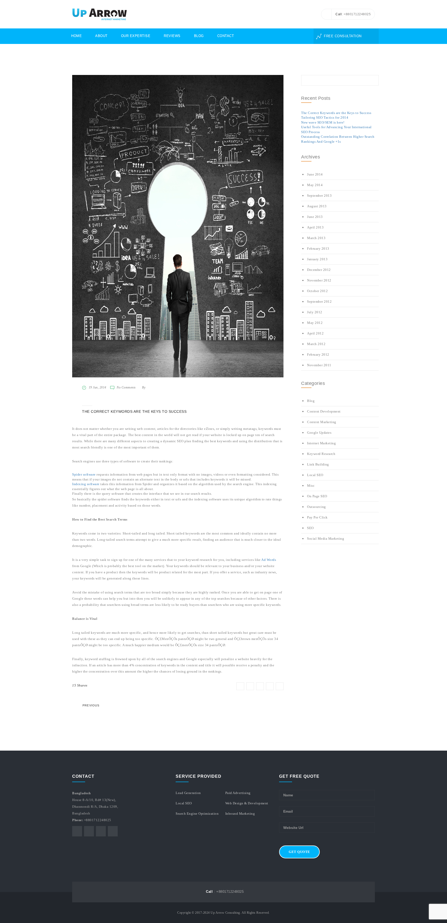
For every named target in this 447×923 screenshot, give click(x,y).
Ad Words (268, 560)
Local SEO (315, 475)
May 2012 (315, 323)
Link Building (318, 464)
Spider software (84, 474)
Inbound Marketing (240, 813)
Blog (199, 36)
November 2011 (319, 365)
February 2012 (318, 354)
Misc (311, 485)
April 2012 (315, 333)
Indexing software (86, 484)
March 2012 (316, 344)
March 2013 (316, 238)
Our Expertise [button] (136, 36)
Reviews (172, 36)
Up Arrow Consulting (225, 912)
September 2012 (319, 301)
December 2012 (319, 270)
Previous (91, 705)
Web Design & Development (246, 803)
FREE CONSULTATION (342, 36)
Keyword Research (321, 454)
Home (76, 36)
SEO (310, 528)
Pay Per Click (317, 517)
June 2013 (315, 217)
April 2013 (315, 227)
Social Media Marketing (325, 538)
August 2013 (317, 206)
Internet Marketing (321, 443)
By (143, 387)
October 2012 (317, 291)
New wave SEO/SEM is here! (323, 122)
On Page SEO (317, 496)
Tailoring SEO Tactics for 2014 (324, 117)
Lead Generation (188, 793)
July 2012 (314, 312)
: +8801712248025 (225, 892)
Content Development (324, 411)
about (101, 36)
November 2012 (319, 280)
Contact (225, 36)
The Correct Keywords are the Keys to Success (336, 113)
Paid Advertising (238, 793)
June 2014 (315, 174)
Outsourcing (316, 507)
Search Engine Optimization (197, 813)
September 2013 (319, 195)
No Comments (126, 387)
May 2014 (315, 185)
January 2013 (317, 259)
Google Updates (319, 432)
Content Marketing (321, 422)
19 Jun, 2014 (97, 387)
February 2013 (318, 248)
